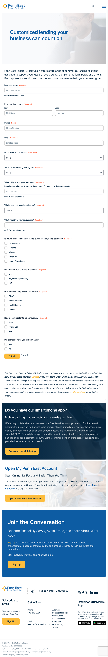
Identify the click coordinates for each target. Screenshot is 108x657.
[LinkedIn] (91, 593)
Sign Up (11, 621)
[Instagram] (79, 593)
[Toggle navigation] (104, 6)
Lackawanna (14, 243)
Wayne (12, 252)
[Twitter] (87, 593)
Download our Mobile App (22, 451)
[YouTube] (96, 593)
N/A (10, 283)
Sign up (11, 542)
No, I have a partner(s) (18, 278)
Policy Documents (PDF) (10, 652)
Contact (35, 377)
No (10, 349)
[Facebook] (83, 593)
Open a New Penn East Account (25, 498)
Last (57, 108)
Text (11, 331)
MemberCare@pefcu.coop (38, 624)
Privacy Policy (79, 392)
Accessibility (46, 652)
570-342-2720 (33, 613)
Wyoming (13, 256)
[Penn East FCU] (13, 6)
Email (11, 322)
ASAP (11, 296)
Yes (10, 274)
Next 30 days (15, 305)
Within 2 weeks (15, 300)
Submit (12, 356)
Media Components (22, 655)
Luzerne (12, 247)
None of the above (16, 261)
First (6, 108)
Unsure (12, 309)
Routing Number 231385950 (52, 590)
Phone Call (13, 327)
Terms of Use (36, 652)
